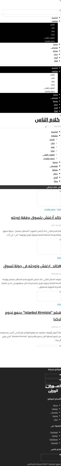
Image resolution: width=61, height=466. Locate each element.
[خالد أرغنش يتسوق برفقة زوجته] (49, 205)
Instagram (53, 439)
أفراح (56, 57)
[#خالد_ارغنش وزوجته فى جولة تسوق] (49, 254)
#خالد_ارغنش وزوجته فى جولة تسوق (32, 266)
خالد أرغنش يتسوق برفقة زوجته (36, 217)
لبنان (53, 27)
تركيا (53, 34)
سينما (55, 44)
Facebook (54, 432)
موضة (55, 51)
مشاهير (55, 21)
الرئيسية (55, 17)
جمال (56, 54)
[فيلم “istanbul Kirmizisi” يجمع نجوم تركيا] (49, 300)
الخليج (52, 24)
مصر (53, 31)
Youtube (54, 443)
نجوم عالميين (50, 41)
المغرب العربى (49, 37)
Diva (56, 61)
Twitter (55, 436)
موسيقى (54, 47)
